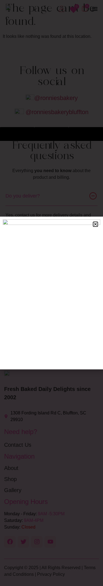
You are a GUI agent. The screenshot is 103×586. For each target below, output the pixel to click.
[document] (51, 293)
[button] (95, 224)
